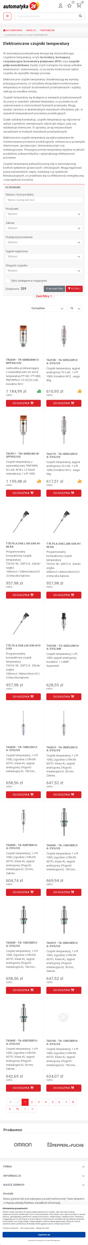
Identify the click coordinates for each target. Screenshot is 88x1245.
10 (17, 1109)
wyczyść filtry (55, 288)
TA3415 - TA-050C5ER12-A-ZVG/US (62, 944)
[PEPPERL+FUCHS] (65, 1144)
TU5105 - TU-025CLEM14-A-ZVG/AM (63, 647)
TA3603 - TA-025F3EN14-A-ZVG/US (22, 846)
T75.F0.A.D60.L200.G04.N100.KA (63, 545)
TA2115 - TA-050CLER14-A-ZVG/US (62, 455)
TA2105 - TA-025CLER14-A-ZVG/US (62, 361)
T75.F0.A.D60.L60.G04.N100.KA (23, 647)
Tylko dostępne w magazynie (29, 280)
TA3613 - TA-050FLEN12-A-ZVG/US (62, 749)
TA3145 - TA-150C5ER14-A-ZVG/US (62, 1042)
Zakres (10, 223)
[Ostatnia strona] (32, 1109)
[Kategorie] (7, 16)
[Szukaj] (80, 16)
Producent (12, 208)
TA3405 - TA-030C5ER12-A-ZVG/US (22, 1042)
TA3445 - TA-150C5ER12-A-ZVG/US (62, 847)
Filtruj (75, 288)
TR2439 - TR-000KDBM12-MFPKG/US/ (23, 361)
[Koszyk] (78, 5)
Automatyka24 (14, 30)
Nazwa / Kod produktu (20, 194)
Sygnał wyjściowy (17, 251)
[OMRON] (23, 1144)
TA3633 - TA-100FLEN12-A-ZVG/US (22, 748)
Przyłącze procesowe (19, 237)
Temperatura (47, 30)
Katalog (31, 30)
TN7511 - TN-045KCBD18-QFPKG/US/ (23, 455)
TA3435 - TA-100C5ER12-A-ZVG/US (22, 944)
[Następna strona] (25, 1109)
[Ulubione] (69, 5)
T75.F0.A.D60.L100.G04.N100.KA (23, 545)
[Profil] (60, 5)
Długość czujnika (16, 265)
